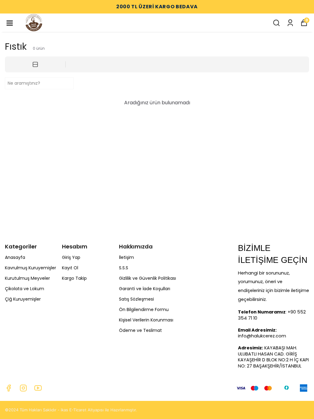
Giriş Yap (71, 257)
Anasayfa (15, 257)
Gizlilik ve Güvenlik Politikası (147, 278)
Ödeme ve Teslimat (140, 330)
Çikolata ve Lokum (24, 289)
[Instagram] (23, 388)
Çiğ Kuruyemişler (23, 299)
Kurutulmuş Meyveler (27, 278)
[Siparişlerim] (290, 23)
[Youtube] (38, 388)
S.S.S (123, 268)
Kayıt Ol (70, 268)
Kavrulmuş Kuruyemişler (30, 268)
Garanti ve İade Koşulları (144, 289)
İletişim (126, 257)
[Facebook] (8, 388)
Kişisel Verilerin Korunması (146, 320)
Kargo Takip (74, 278)
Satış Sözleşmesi (136, 299)
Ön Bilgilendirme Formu (144, 309)
